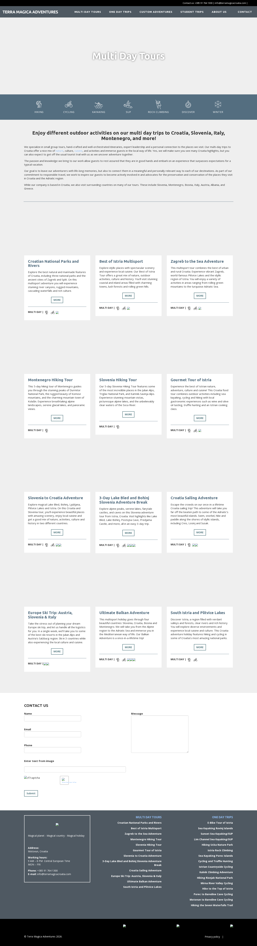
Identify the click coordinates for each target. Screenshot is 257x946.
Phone (28, 745)
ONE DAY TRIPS (120, 11)
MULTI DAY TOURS (87, 11)
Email (27, 729)
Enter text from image (39, 761)
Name (28, 713)
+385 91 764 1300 (203, 3)
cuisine (78, 150)
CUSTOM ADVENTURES (156, 11)
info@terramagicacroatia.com (230, 3)
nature (59, 150)
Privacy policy (212, 936)
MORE (57, 300)
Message (137, 713)
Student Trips (192, 11)
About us (219, 11)
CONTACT (244, 11)
